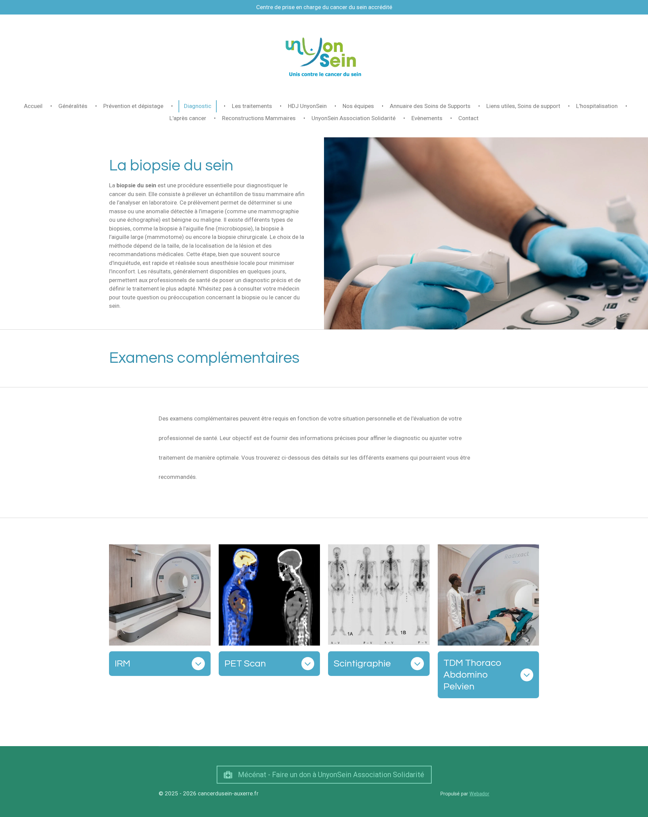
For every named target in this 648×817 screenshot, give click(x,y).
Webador (479, 793)
